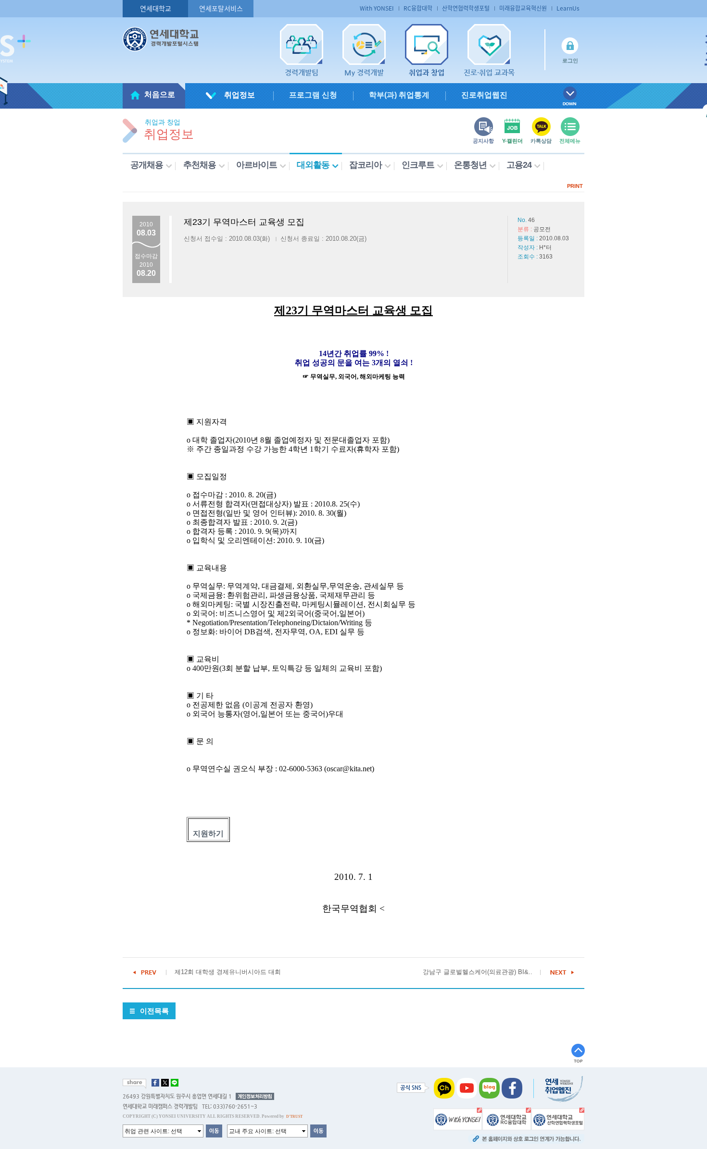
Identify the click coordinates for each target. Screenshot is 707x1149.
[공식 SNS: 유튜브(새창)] (466, 1088)
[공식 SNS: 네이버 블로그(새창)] (489, 1088)
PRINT (575, 186)
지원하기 (208, 833)
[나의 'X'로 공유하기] (165, 1083)
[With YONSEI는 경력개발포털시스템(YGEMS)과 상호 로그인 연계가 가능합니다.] (457, 1118)
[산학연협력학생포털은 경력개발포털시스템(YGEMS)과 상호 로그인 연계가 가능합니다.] (557, 1118)
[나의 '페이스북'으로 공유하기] (155, 1083)
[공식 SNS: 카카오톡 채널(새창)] (444, 1088)
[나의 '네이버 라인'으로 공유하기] (174, 1083)
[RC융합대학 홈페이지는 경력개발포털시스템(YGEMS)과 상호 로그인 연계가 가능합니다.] (506, 1118)
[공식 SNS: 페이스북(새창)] (512, 1088)
